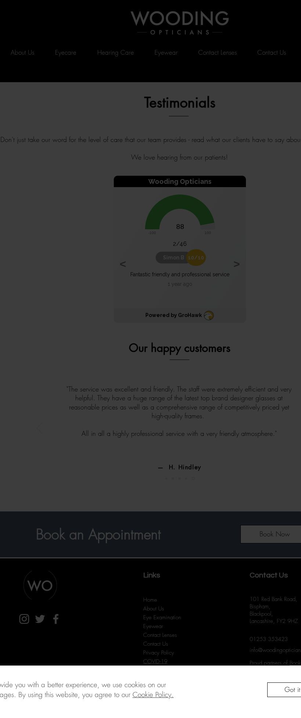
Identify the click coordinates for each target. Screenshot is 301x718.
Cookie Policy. (153, 694)
